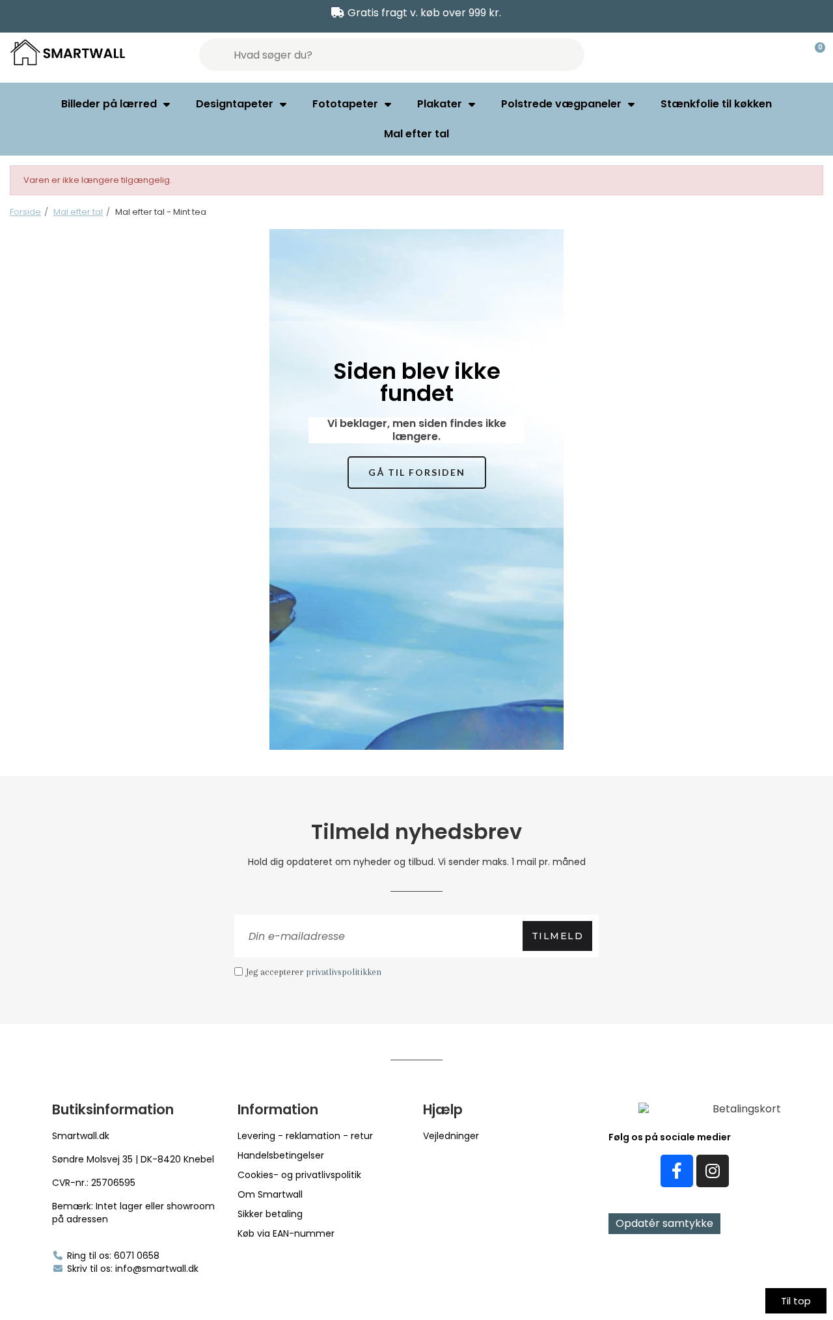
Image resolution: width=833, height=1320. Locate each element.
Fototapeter (345, 103)
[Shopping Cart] (814, 54)
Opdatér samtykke (664, 1223)
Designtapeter (234, 103)
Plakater (439, 103)
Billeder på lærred (109, 103)
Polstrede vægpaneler (561, 103)
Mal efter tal (416, 133)
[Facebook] (677, 1171)
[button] (417, 472)
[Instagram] (712, 1171)
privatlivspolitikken (343, 972)
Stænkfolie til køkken (716, 103)
